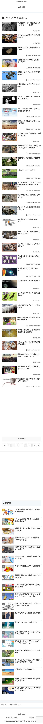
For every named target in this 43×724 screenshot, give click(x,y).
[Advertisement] (21, 411)
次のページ (22, 438)
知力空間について (11, 717)
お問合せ (31, 717)
